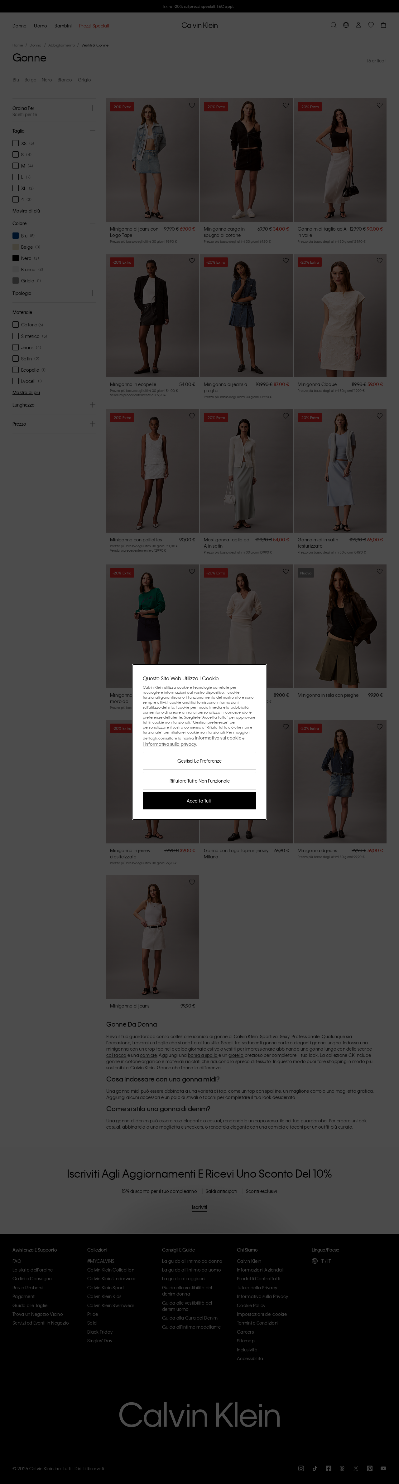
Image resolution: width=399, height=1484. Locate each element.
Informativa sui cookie (218, 737)
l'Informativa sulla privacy (169, 744)
